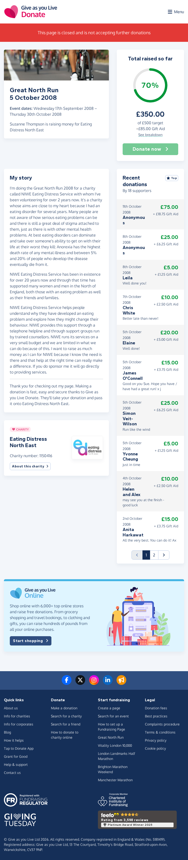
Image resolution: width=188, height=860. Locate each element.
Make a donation (64, 708)
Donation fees (156, 708)
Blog (7, 732)
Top (174, 178)
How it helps (14, 740)
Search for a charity (66, 716)
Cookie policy (155, 748)
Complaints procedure (162, 724)
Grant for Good (15, 756)
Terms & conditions (160, 732)
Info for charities (17, 716)
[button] (87, 447)
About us (11, 708)
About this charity (28, 466)
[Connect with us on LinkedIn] (108, 682)
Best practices (156, 716)
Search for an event (113, 716)
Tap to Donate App (19, 748)
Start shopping (28, 640)
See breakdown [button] (150, 135)
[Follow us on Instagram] (94, 682)
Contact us (12, 772)
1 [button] (148, 554)
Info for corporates (18, 724)
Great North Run (111, 737)
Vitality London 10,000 (115, 745)
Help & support (16, 764)
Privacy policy (155, 740)
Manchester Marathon (115, 780)
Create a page (109, 708)
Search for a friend (65, 724)
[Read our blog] (121, 682)
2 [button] (154, 555)
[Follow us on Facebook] (66, 682)
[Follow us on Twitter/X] (80, 682)
